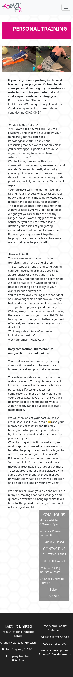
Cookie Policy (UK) (54, 643)
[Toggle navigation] (66, 7)
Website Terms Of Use (55, 637)
